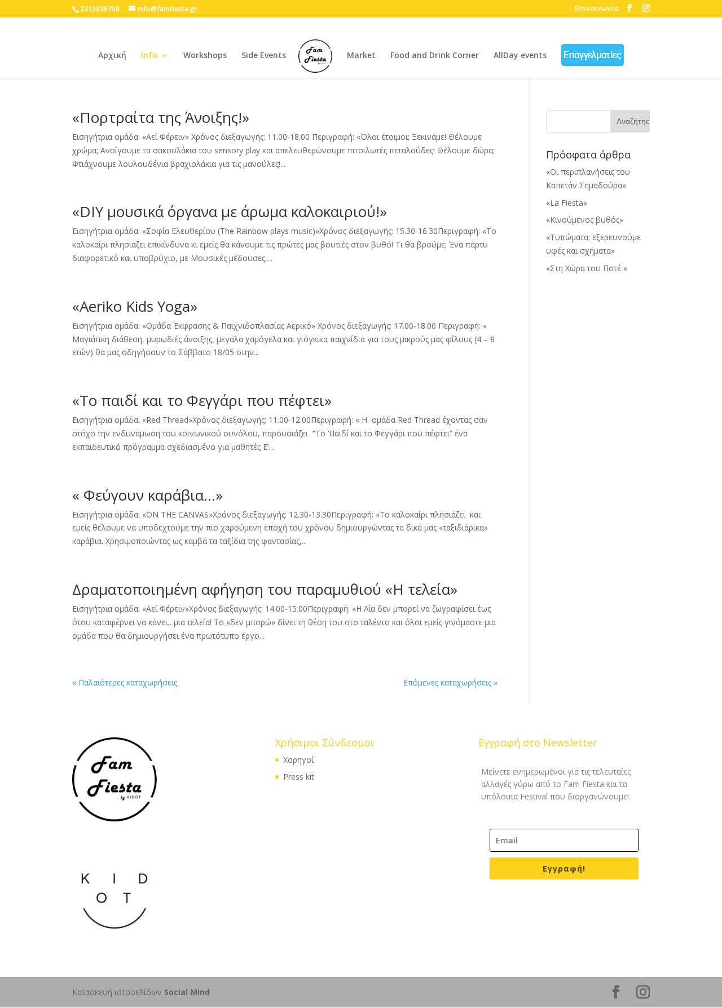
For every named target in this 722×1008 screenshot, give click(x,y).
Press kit (298, 776)
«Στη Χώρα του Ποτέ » (586, 268)
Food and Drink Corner (434, 55)
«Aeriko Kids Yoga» (134, 306)
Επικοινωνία (597, 8)
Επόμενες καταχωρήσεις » (450, 682)
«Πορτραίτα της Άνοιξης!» (160, 117)
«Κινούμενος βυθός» (584, 219)
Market (361, 55)
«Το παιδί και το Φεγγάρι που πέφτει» (202, 400)
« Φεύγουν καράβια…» (147, 495)
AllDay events (520, 55)
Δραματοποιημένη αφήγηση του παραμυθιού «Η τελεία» (264, 589)
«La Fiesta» (566, 202)
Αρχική (112, 55)
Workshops (205, 55)
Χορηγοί (298, 759)
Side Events (263, 55)
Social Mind (187, 992)
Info (149, 55)
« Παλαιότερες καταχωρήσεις (124, 682)
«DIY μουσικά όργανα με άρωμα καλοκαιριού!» (229, 211)
